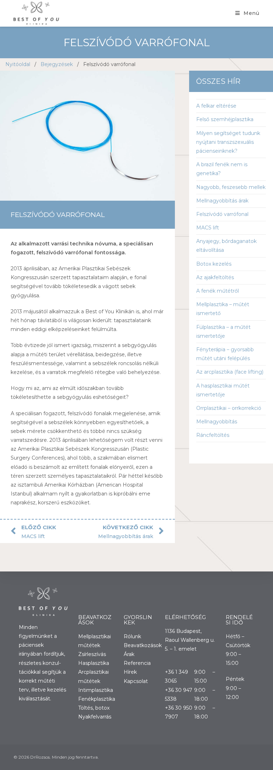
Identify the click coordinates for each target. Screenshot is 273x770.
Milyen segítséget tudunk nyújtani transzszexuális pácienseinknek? (228, 142)
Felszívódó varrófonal (222, 214)
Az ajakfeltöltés (215, 277)
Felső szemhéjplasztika (224, 119)
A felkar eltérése (216, 106)
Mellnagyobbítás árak (222, 200)
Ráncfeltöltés (212, 435)
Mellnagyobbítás (216, 421)
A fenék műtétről (217, 291)
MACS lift (207, 227)
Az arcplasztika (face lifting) (229, 372)
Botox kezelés (213, 264)
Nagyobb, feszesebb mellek (231, 187)
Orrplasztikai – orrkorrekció (228, 408)
